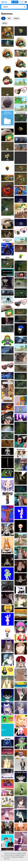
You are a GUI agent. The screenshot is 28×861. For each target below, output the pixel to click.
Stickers (16, 18)
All (3, 18)
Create (16, 1)
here (8, 859)
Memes (5, 23)
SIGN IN (21, 1)
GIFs (9, 18)
